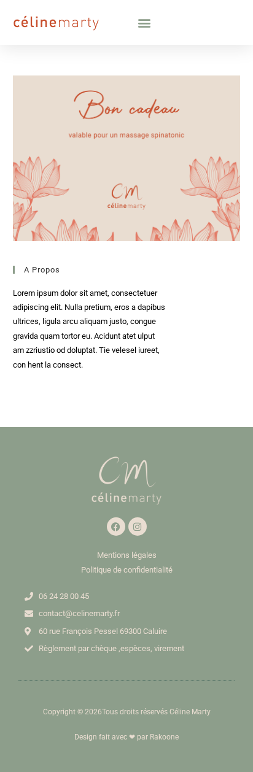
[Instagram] (137, 526)
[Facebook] (116, 526)
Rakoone (164, 737)
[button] (144, 22)
